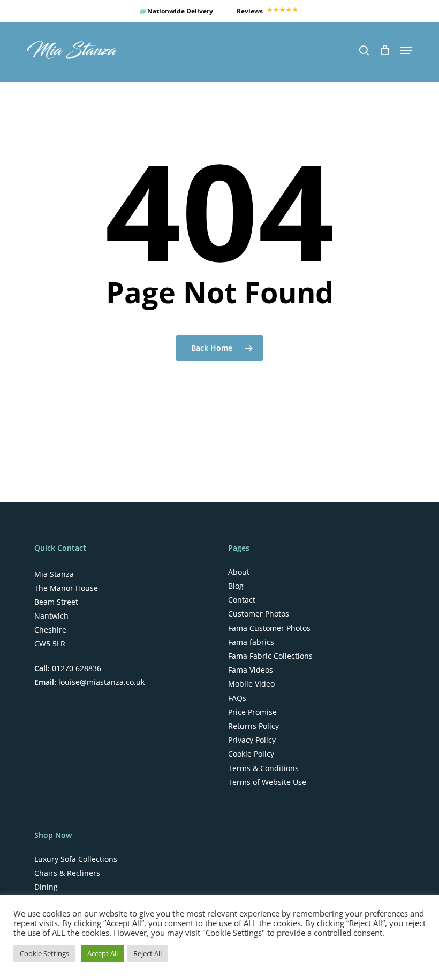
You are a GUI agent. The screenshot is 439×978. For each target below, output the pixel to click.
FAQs (237, 698)
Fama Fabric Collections (270, 656)
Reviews (250, 11)
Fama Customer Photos (269, 628)
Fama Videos (250, 670)
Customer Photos (258, 614)
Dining (46, 887)
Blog (236, 586)
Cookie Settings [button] (44, 953)
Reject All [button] (147, 953)
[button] (406, 50)
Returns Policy (253, 726)
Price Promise (252, 712)
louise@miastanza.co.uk (100, 682)
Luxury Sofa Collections (75, 859)
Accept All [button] (102, 953)
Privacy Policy (252, 740)
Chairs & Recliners (67, 873)
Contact (241, 600)
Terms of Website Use (267, 782)
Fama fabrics (251, 642)
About (238, 572)
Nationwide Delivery (179, 11)
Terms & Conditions (263, 768)
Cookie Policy (251, 754)
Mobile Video (251, 684)
